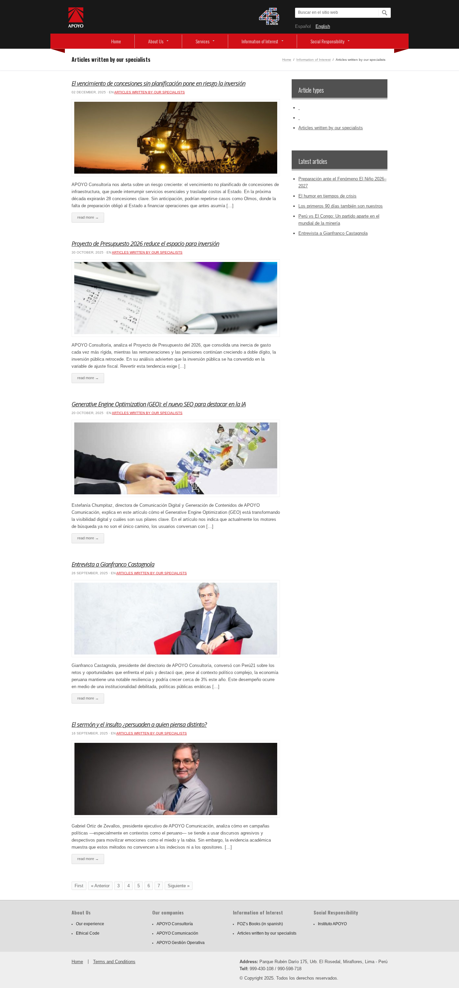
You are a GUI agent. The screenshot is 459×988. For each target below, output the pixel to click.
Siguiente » (179, 885)
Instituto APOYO (332, 924)
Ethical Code (87, 933)
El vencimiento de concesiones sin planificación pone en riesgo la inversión (158, 83)
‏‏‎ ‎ (299, 107)
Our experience (90, 924)
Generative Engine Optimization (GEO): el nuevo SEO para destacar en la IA (159, 404)
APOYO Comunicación (177, 933)
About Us (155, 41)
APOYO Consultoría (175, 924)
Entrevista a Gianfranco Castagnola (113, 564)
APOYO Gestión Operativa (181, 942)
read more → (88, 217)
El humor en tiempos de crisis (327, 195)
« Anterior (100, 885)
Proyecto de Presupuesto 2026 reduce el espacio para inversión (145, 243)
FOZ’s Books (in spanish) (260, 924)
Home (116, 41)
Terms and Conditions (114, 961)
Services (202, 41)
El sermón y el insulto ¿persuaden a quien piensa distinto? (139, 724)
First (79, 885)
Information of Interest (260, 41)
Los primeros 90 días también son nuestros (340, 206)
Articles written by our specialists (149, 92)
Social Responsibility (327, 41)
